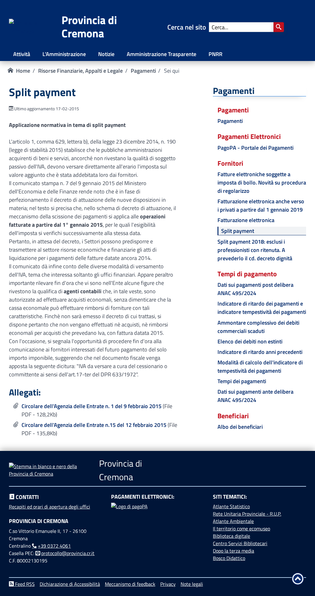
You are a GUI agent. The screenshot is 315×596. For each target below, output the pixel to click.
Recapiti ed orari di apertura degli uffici (49, 506)
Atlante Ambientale (233, 521)
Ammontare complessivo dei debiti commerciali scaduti (258, 326)
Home (23, 71)
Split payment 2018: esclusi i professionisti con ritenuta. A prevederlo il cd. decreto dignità (254, 249)
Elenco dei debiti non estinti (249, 341)
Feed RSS (24, 584)
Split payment (237, 231)
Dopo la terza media (233, 550)
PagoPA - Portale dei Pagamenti (255, 148)
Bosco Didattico (229, 558)
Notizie (106, 54)
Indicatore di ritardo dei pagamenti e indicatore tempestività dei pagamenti (261, 307)
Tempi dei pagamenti (241, 381)
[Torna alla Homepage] (35, 31)
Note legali (192, 584)
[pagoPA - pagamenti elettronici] (157, 526)
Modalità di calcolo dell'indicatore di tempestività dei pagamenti (260, 366)
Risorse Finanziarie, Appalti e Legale (80, 71)
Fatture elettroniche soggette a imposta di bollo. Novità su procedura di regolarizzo (261, 182)
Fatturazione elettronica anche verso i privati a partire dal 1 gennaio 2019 (260, 205)
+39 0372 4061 (54, 545)
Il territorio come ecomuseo (241, 528)
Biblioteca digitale (231, 536)
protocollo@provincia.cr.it (67, 553)
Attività (21, 54)
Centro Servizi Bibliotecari (240, 543)
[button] (278, 27)
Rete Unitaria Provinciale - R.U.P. (247, 513)
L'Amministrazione (64, 54)
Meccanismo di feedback (130, 584)
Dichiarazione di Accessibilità (70, 584)
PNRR (215, 54)
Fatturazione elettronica (245, 220)
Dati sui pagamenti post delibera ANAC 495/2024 (255, 289)
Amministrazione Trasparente (161, 54)
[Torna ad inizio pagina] (298, 579)
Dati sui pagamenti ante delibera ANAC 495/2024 (255, 395)
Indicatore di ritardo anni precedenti (259, 352)
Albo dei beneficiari (240, 427)
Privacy (168, 584)
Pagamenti (143, 71)
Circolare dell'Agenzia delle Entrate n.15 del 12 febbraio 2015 (94, 425)
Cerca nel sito (188, 27)
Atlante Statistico (231, 506)
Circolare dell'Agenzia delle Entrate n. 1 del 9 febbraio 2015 (91, 406)
